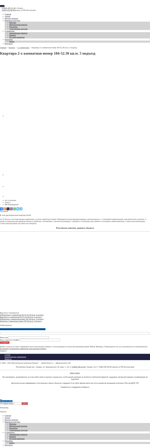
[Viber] (11, 208)
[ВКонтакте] (1, 208)
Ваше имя (4, 337)
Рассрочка (13, 428)
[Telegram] (21, 208)
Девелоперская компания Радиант (75, 4)
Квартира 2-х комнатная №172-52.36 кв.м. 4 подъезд (21, 317)
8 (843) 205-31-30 (8, 8)
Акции (7, 418)
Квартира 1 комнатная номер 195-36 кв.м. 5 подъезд (21, 321)
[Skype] (17, 208)
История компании (17, 439)
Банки (11, 443)
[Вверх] (1, 399)
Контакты (9, 445)
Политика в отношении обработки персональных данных (23, 349)
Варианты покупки (12, 422)
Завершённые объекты (18, 434)
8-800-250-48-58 (8, 10)
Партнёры (9, 441)
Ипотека (12, 424)
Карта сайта (75, 373)
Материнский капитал (18, 426)
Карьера (12, 437)
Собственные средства (18, 430)
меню (2, 6)
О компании (10, 432)
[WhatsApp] (14, 208)
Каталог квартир (11, 420)
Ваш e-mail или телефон (10, 340)
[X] (8, 208)
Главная (8, 416)
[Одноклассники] (4, 208)
